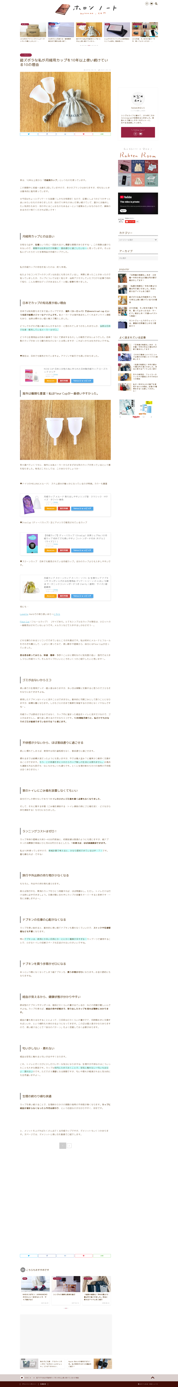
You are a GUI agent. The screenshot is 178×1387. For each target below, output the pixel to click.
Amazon (50, 380)
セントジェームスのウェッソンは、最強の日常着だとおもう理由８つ (142, 323)
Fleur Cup (25, 621)
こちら (57, 614)
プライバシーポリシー (29, 1384)
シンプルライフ (26, 55)
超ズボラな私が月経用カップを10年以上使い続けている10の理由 (143, 300)
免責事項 (43, 1384)
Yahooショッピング (82, 380)
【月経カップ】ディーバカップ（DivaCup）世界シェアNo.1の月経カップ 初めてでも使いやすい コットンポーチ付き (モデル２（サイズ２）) (75, 538)
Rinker (56, 374)
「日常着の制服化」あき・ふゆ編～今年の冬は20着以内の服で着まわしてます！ (143, 278)
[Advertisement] (65, 158)
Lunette (24, 614)
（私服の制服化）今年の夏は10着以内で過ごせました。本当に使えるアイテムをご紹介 (143, 289)
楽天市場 (64, 380)
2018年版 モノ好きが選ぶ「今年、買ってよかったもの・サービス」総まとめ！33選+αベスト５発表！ (143, 312)
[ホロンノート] (89, 16)
